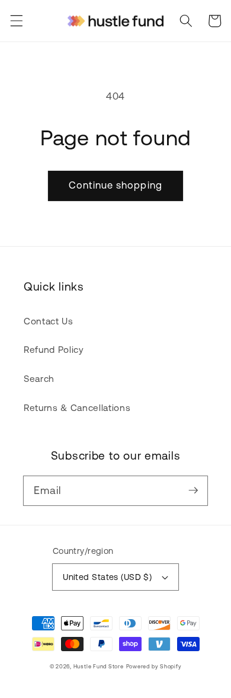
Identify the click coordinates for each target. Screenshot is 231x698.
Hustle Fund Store (98, 666)
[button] (16, 21)
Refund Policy (54, 350)
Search (39, 379)
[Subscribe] (193, 490)
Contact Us (48, 321)
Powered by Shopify (154, 666)
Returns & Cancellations (77, 408)
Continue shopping (115, 185)
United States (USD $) (107, 577)
